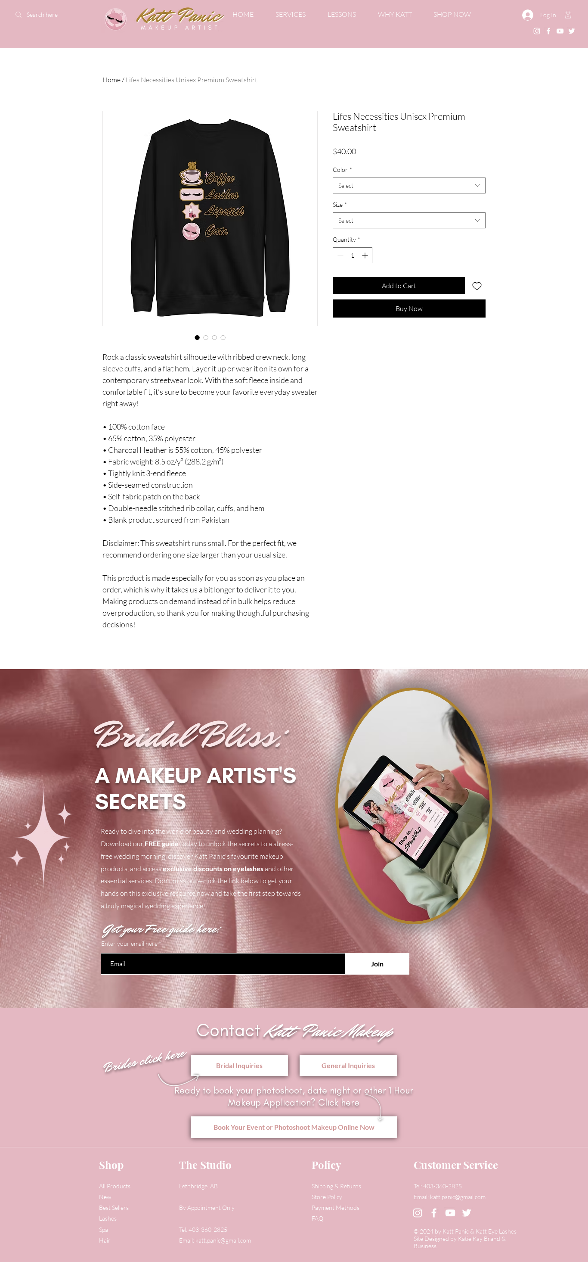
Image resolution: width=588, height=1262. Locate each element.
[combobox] (409, 186)
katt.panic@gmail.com (223, 1240)
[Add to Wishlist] (477, 285)
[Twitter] (571, 31)
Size (340, 204)
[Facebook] (548, 31)
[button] (568, 15)
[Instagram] (536, 31)
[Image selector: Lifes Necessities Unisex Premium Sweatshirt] (197, 337)
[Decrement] (339, 255)
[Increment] (365, 255)
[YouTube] (560, 31)
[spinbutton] (352, 255)
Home (111, 79)
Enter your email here (129, 944)
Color (342, 169)
